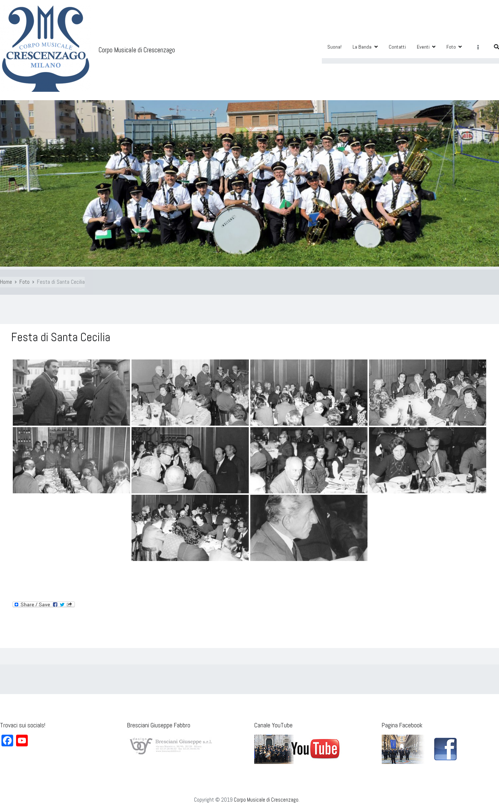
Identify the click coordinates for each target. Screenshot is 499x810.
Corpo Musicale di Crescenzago (137, 49)
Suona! (334, 47)
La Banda (362, 47)
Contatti (397, 47)
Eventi (423, 47)
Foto (451, 47)
